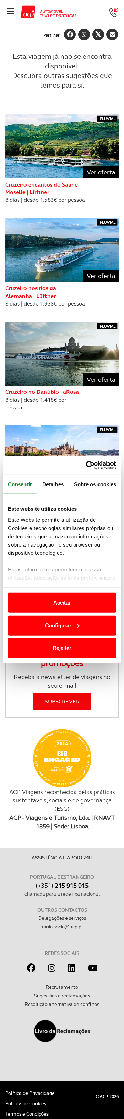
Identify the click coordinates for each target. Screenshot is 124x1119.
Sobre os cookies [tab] (95, 484)
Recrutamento (62, 987)
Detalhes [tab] (53, 484)
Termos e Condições (27, 1114)
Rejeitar (62, 648)
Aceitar (62, 603)
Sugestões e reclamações (62, 995)
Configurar (58, 625)
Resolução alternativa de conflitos (62, 1004)
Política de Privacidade (30, 1093)
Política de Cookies (25, 1103)
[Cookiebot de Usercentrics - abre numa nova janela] (87, 465)
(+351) (62, 885)
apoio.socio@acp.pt (62, 926)
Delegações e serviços (62, 918)
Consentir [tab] (20, 484)
